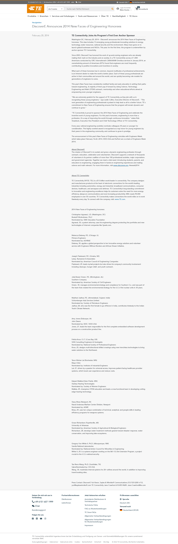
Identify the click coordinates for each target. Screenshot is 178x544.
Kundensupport (39, 510)
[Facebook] (34, 519)
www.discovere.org (120, 165)
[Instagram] (46, 519)
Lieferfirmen (66, 503)
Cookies (77, 542)
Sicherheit (97, 542)
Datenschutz (54, 542)
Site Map (106, 542)
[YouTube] (42, 519)
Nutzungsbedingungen (39, 542)
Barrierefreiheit (87, 542)
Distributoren (67, 499)
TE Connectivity (35, 8)
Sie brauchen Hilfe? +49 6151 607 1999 (57, 2)
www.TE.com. (120, 199)
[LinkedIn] (38, 519)
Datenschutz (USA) (66, 542)
